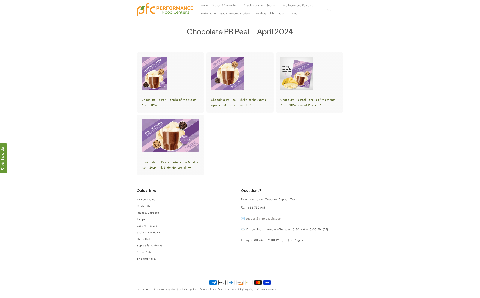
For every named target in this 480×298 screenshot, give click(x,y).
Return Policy (145, 252)
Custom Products (147, 226)
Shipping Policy (146, 259)
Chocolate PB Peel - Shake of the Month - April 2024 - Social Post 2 (308, 102)
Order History (145, 239)
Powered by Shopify (168, 289)
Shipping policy (246, 289)
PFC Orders (152, 289)
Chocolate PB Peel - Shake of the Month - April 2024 (170, 102)
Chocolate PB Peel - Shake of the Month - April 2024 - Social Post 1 (239, 102)
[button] (226, 5)
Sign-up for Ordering (150, 245)
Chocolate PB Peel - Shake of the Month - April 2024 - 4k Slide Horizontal (170, 165)
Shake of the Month (148, 232)
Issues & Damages (148, 212)
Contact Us (143, 206)
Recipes (141, 219)
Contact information (267, 289)
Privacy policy (207, 289)
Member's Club (146, 199)
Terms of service (226, 289)
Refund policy (189, 289)
